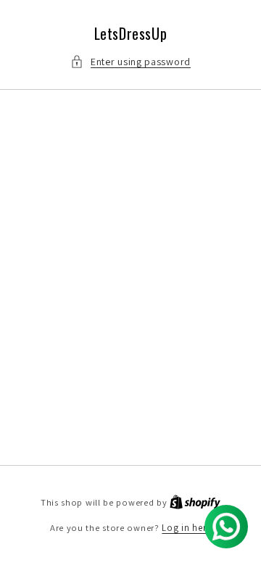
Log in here (186, 528)
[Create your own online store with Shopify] (195, 502)
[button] (130, 62)
